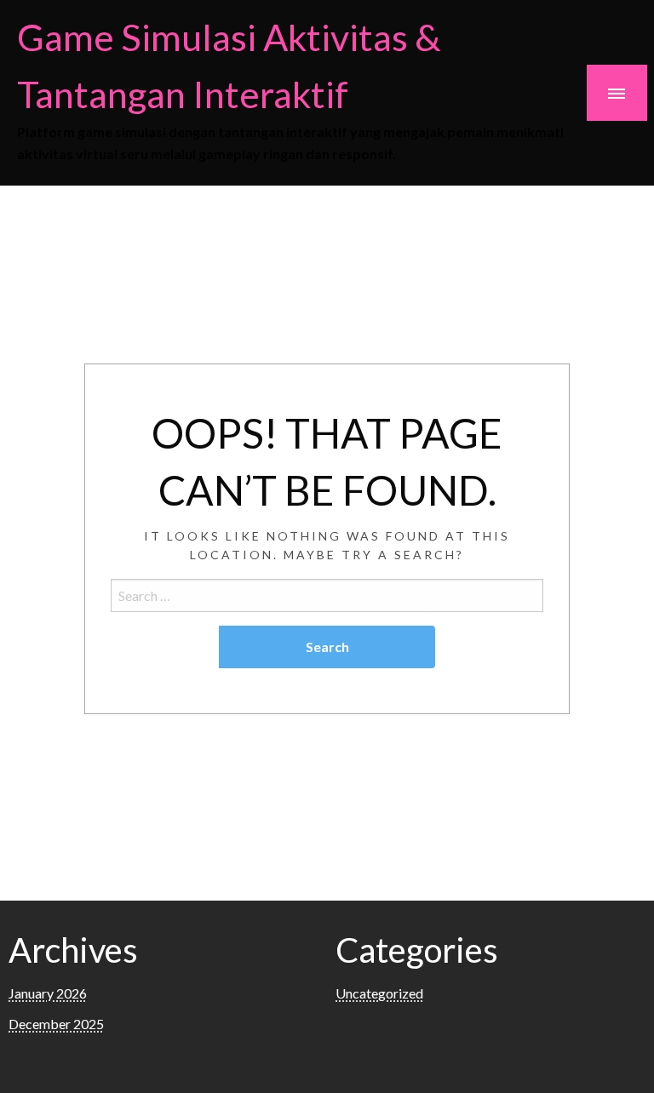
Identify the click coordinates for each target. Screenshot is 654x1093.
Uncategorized (379, 993)
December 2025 (56, 1024)
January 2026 (48, 993)
